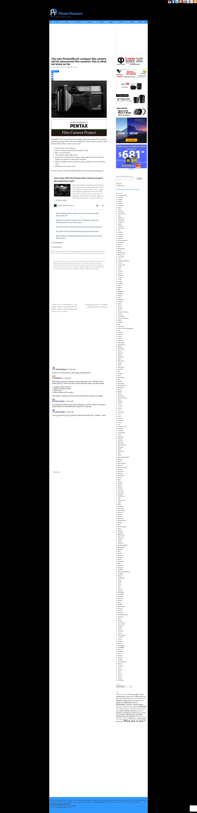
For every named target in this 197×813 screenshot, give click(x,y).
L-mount (128, 704)
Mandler (120, 441)
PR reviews (121, 537)
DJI (119, 289)
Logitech (120, 430)
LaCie (119, 404)
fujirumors (128, 702)
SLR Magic (121, 592)
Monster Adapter (122, 467)
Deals (119, 285)
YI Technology (122, 662)
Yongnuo (120, 666)
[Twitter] (79, 75)
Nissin (120, 482)
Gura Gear (121, 340)
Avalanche (121, 242)
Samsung (120, 565)
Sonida (120, 600)
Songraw (120, 598)
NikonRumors (72, 22)
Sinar (119, 584)
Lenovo (120, 418)
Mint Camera (121, 463)
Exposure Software (123, 312)
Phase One (121, 518)
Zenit (119, 672)
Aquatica (120, 226)
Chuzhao (120, 275)
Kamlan (120, 381)
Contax (120, 277)
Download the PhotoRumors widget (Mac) (60, 804)
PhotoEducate (122, 520)
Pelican (120, 512)
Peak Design (121, 510)
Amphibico (121, 220)
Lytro (119, 435)
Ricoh (71, 251)
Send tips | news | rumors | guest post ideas (128, 189)
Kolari (120, 394)
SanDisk (120, 570)
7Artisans (120, 197)
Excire (120, 310)
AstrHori (120, 236)
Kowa (119, 400)
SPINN (120, 604)
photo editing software (128, 710)
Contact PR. (72, 805)
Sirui (119, 586)
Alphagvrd (121, 218)
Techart (120, 610)
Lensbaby (121, 420)
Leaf (119, 410)
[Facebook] (79, 73)
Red (119, 551)
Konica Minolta (122, 398)
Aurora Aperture (122, 240)
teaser (118, 716)
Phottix (120, 522)
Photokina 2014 (120, 713)
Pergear (120, 516)
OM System (121, 496)
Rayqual (120, 549)
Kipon (120, 390)
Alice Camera (122, 214)
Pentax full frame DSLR (128, 709)
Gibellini (120, 332)
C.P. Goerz (121, 257)
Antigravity (121, 222)
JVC (119, 379)
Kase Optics (121, 383)
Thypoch (120, 617)
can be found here (97, 171)
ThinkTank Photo (123, 615)
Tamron (120, 608)
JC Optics (120, 373)
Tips (143, 22)
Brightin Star (121, 253)
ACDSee (120, 199)
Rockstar (120, 555)
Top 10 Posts (121, 623)
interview (135, 702)
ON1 (119, 498)
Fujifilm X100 (120, 702)
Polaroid (120, 531)
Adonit (120, 203)
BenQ (119, 244)
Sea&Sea (120, 574)
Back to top (56, 472)
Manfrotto (121, 443)
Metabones (121, 451)
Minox (120, 461)
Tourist (120, 629)
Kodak (120, 392)
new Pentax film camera (97, 251)
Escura (120, 306)
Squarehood (121, 606)
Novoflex (120, 490)
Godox (120, 336)
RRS (119, 563)
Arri (119, 230)
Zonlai (120, 678)
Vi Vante (120, 637)
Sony (119, 602)
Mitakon (120, 465)
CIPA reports (139, 696)
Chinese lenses (130, 696)
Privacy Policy (98, 802)
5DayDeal (118, 694)
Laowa (120, 408)
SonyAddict (116, 22)
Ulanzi (120, 633)
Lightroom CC (119, 707)
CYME (120, 283)
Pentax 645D (119, 709)
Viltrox (120, 639)
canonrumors (121, 696)
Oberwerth (121, 492)
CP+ (145, 696)
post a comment (100, 253)
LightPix (120, 428)
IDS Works (121, 361)
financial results (122, 700)
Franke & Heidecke (123, 318)
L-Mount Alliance (137, 704)
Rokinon (120, 557)
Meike (120, 449)
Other (119, 502)
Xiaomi (120, 655)
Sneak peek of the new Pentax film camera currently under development (79, 227)
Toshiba (120, 627)
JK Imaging (121, 377)
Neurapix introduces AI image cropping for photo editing (96, 305)
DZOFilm (120, 300)
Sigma (120, 582)
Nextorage (121, 475)
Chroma (120, 273)
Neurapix (120, 473)
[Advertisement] (79, 41)
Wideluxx (121, 651)
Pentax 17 (58, 253)
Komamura (121, 396)
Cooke (120, 279)
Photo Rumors (70, 13)
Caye (119, 269)
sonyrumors (139, 714)
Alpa (119, 216)
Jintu (119, 375)
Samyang (120, 567)
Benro (119, 246)
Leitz (119, 416)
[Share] (79, 80)
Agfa (119, 208)
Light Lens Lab (122, 426)
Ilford (119, 365)
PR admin (56, 67)
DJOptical (121, 291)
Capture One (121, 265)
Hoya (119, 359)
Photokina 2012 (139, 711)
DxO (119, 298)
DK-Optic (120, 293)
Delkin (120, 287)
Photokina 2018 (139, 713)
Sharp (119, 580)
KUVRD (120, 402)
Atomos (120, 238)
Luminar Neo (127, 707)
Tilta (119, 619)
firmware (131, 700)
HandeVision (121, 345)
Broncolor (121, 255)
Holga (119, 355)
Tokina (120, 621)
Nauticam (120, 471)
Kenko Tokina (122, 385)
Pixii (119, 525)
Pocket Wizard (122, 527)
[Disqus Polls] (79, 340)
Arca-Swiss (121, 228)
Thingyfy (120, 612)
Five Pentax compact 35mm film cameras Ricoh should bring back (77, 231)
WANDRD (121, 647)
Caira (119, 259)
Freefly (120, 320)
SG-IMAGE (121, 578)
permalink (73, 253)
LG (119, 424)
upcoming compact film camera (86, 139)
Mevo (119, 455)
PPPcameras (121, 535)
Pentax (67, 251)
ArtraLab (120, 234)
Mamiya (120, 439)
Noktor (120, 486)
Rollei (120, 559)
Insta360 (120, 369)
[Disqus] (79, 391)
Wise (119, 653)
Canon (120, 263)
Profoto (120, 541)
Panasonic (121, 508)
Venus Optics (121, 635)
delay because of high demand (123, 698)
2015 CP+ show (124, 694)
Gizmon (120, 334)
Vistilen (120, 641)
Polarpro (120, 533)
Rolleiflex (121, 561)
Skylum (120, 590)
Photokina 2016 (130, 713)
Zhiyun (120, 674)
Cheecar (120, 271)
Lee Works (121, 412)
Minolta (120, 459)
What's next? (119, 721)
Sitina (119, 588)
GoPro (120, 338)
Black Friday (140, 694)
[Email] (79, 77)
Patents (143, 706)
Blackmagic (121, 248)
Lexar (119, 422)
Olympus (120, 494)
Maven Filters (122, 445)
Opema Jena (121, 500)
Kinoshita (121, 388)
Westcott (120, 649)
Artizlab (120, 232)
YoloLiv (120, 664)
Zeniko (120, 670)
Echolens (120, 302)
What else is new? (134, 721)
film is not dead (86, 251)
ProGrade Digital (122, 545)
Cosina (120, 281)
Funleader (121, 326)
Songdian (120, 596)
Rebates (124, 715)
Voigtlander (121, 645)
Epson (120, 304)
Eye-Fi (120, 314)
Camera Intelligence (123, 261)
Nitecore (120, 484)
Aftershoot (121, 205)
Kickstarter (120, 704)
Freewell (120, 322)
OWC (119, 504)
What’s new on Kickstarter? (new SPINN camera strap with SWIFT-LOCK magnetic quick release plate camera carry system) (64, 307)
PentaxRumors (95, 22)
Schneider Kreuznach (124, 572)
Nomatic (120, 488)
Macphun (120, 437)
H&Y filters (121, 343)
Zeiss (119, 668)
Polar (119, 529)
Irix (119, 371)
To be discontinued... (128, 716)
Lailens (120, 406)
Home (53, 22)
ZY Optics (121, 680)
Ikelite (120, 363)
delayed (133, 698)
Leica (119, 414)
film (81, 251)
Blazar (120, 250)
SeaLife (120, 576)
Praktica (120, 539)
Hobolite (120, 353)
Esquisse (120, 308)
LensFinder (61, 22)
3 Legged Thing (122, 195)
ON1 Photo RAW (135, 707)
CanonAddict (126, 22)
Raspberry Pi (121, 547)
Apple (119, 224)
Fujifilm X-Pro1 (138, 700)
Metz (119, 453)
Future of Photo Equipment (125, 328)
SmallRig (120, 594)
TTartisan (120, 631)
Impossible (121, 367)
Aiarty (120, 210)
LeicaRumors (84, 22)
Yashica (120, 657)
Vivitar (120, 643)
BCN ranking (132, 694)
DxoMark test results (139, 698)
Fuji (119, 324)
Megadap (120, 447)
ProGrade (120, 543)
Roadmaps (131, 714)
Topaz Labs (121, 625)
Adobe (120, 201)
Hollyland (121, 357)
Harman (120, 347)
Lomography (121, 432)
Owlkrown (121, 506)
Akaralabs (121, 212)
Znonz (120, 676)
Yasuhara (120, 660)
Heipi (119, 351)
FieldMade (121, 316)
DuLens (120, 295)
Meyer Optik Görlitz (123, 457)
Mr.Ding (120, 469)
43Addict (136, 22)
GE (119, 330)
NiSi (119, 480)
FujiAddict (106, 22)
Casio (119, 267)
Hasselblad (121, 349)
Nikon (120, 477)
